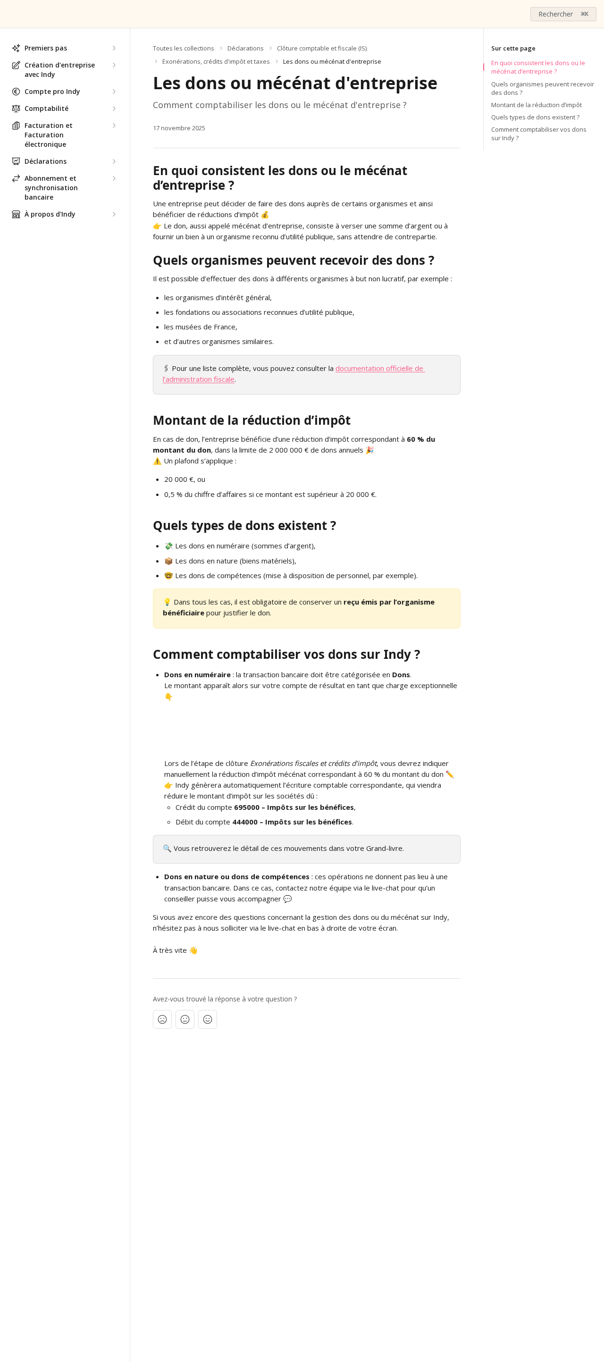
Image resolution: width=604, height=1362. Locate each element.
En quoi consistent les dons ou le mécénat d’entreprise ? (538, 67)
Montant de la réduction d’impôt (536, 105)
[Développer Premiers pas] (113, 48)
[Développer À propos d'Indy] (113, 214)
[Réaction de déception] (162, 1019)
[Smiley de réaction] (207, 1019)
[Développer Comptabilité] (113, 108)
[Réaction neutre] (185, 1019)
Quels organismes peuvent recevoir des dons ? (542, 88)
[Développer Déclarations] (113, 161)
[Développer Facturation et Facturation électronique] (113, 125)
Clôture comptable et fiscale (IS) (322, 48)
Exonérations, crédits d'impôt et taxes (216, 61)
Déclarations (245, 48)
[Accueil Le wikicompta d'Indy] (9, 14)
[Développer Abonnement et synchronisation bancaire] (113, 178)
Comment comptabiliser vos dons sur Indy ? (539, 133)
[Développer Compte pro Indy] (113, 91)
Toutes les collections (183, 48)
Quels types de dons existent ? (535, 117)
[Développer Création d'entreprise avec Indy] (113, 65)
